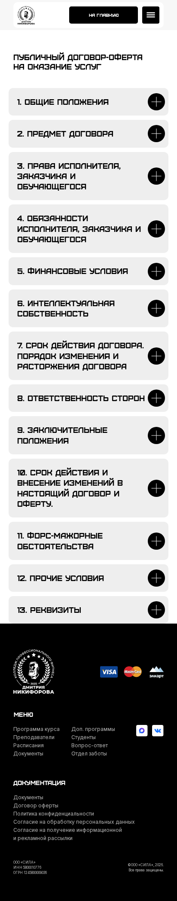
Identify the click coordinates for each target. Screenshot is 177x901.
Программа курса (36, 729)
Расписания (28, 745)
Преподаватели (34, 737)
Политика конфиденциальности (53, 813)
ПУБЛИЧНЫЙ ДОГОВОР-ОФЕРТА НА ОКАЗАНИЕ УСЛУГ (78, 61)
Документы (28, 753)
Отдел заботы (89, 753)
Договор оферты (35, 805)
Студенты (83, 737)
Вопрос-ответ (89, 745)
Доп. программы (93, 729)
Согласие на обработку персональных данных (74, 822)
